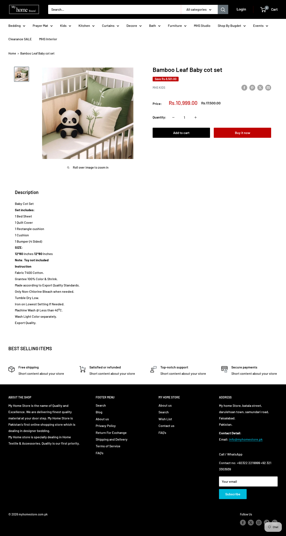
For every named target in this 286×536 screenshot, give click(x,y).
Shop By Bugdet (229, 25)
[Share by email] (268, 87)
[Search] (223, 9)
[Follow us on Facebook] (243, 522)
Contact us (166, 426)
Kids (63, 25)
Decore (131, 25)
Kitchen (84, 25)
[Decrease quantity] (173, 117)
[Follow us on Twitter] (251, 522)
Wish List (165, 419)
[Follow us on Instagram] (259, 522)
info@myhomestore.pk (246, 439)
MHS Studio (202, 25)
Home (12, 53)
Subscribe (232, 494)
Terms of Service (108, 446)
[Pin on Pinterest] (252, 87)
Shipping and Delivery (112, 439)
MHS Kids (159, 87)
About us (102, 419)
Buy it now (242, 133)
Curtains (108, 25)
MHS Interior (48, 39)
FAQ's (99, 453)
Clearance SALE (20, 39)
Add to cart (181, 133)
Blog (99, 412)
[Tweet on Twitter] (260, 87)
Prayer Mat (40, 25)
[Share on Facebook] (244, 87)
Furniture (175, 25)
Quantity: (159, 117)
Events (258, 25)
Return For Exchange (111, 433)
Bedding (14, 25)
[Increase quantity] (195, 117)
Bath (152, 25)
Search (101, 405)
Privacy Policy (106, 426)
